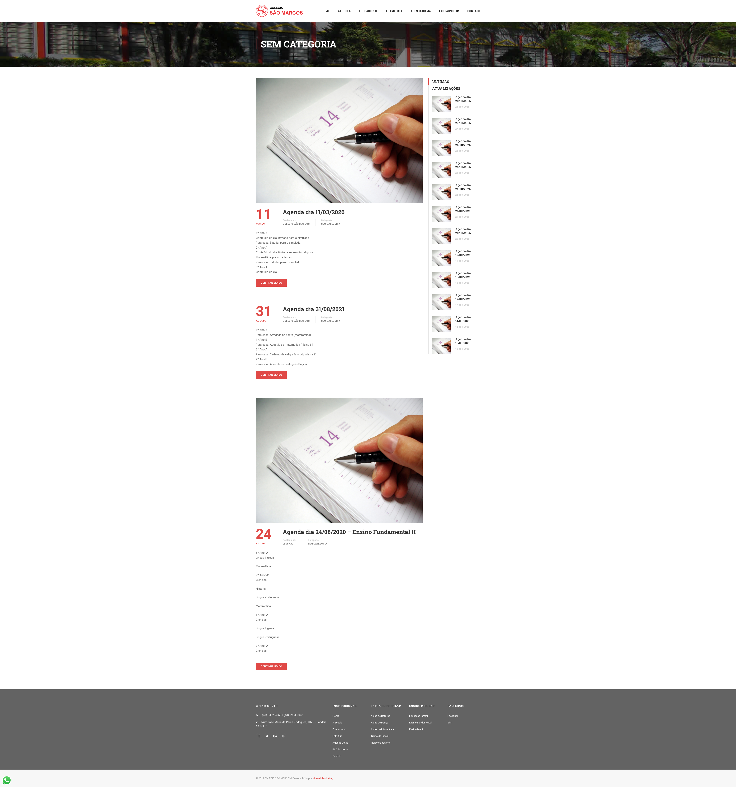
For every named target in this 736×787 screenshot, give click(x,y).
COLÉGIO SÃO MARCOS (296, 224)
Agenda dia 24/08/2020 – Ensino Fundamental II (349, 532)
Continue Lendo (271, 282)
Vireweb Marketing (323, 778)
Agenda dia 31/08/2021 (313, 309)
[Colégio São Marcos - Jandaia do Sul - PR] (281, 13)
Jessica (288, 543)
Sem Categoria (330, 224)
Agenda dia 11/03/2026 (314, 212)
